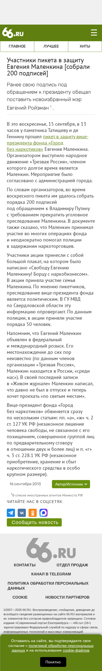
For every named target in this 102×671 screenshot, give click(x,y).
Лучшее (51, 46)
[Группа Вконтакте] (22, 513)
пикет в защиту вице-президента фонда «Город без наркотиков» (47, 142)
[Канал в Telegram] (11, 513)
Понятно (53, 662)
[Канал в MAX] (43, 513)
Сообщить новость (35, 522)
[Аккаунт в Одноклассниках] (33, 513)
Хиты (85, 46)
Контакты (25, 565)
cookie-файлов (76, 650)
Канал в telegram (51, 574)
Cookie (20, 597)
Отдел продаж (72, 565)
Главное (17, 46)
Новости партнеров (67, 597)
